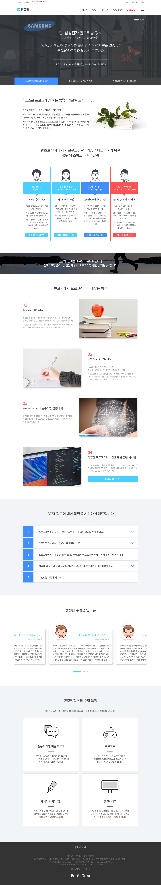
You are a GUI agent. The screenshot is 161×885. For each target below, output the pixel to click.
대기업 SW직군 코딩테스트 (124, 81)
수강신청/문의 (117, 9)
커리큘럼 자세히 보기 (36, 235)
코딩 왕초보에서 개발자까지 (80, 81)
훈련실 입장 (131, 9)
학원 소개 (70, 856)
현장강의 (19, 2)
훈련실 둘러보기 (112, 478)
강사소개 (105, 9)
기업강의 (26, 2)
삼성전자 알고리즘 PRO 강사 (36, 81)
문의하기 (91, 856)
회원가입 (134, 2)
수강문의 (141, 2)
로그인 (127, 2)
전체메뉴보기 (142, 9)
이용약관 (87, 869)
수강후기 (94, 9)
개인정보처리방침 (76, 869)
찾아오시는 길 (80, 856)
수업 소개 (83, 9)
